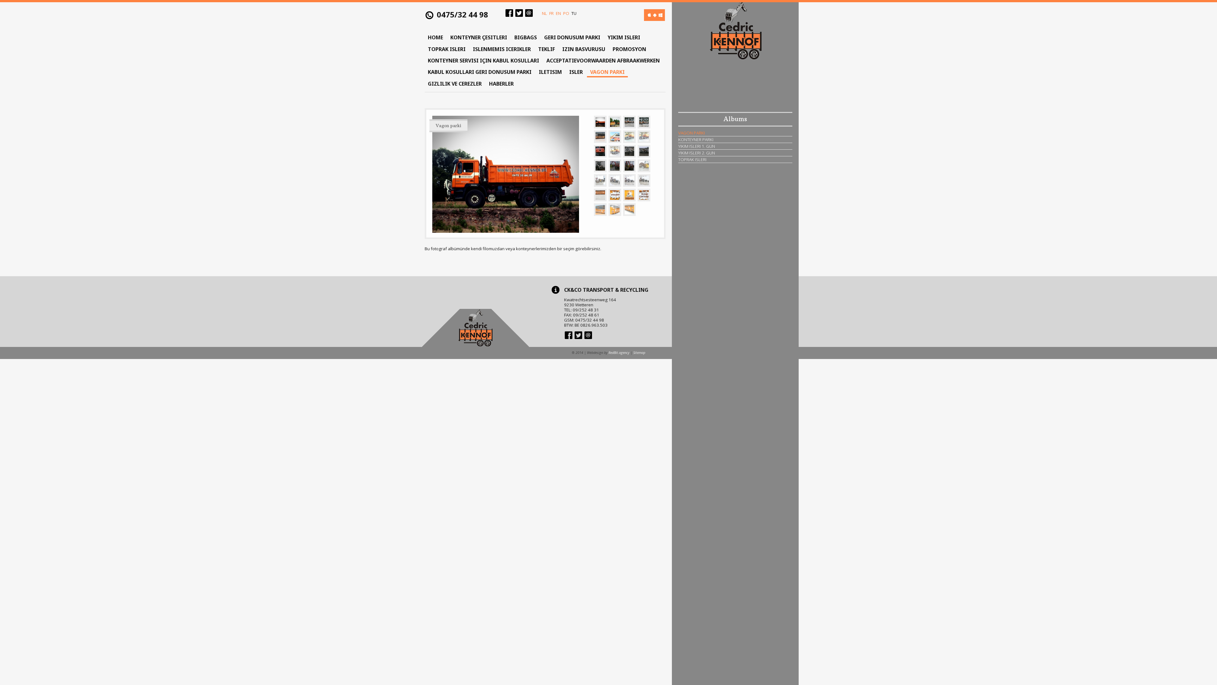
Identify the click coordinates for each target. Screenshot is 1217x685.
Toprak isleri (447, 49)
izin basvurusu (583, 49)
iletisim (550, 71)
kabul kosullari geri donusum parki (479, 71)
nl (544, 13)
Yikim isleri (624, 37)
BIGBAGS (525, 37)
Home (435, 37)
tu (573, 13)
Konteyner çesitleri (478, 37)
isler (576, 71)
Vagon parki (607, 71)
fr (551, 13)
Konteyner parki (695, 139)
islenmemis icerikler (502, 49)
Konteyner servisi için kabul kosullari (483, 60)
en (558, 13)
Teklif (546, 49)
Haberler (501, 83)
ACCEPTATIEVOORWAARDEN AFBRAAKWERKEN (603, 60)
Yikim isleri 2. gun (696, 153)
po (566, 13)
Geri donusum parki (572, 37)
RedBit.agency (618, 352)
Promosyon (629, 49)
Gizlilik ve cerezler (455, 83)
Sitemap (639, 352)
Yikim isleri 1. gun (696, 146)
